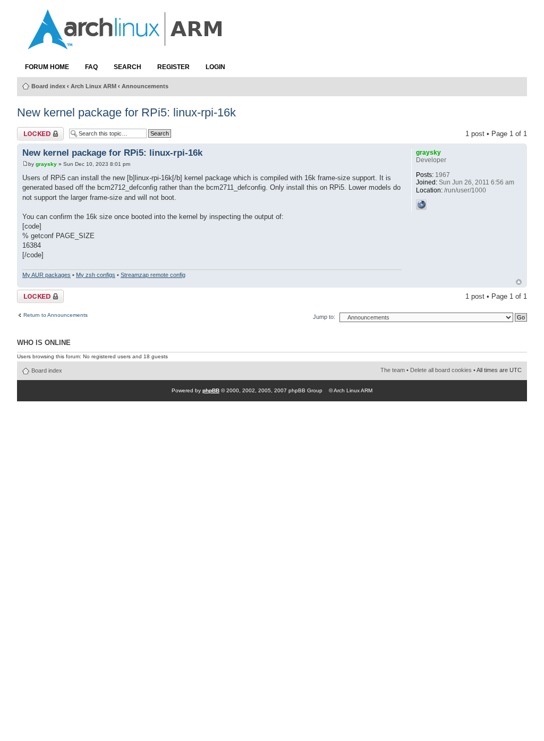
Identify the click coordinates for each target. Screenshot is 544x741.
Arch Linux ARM (93, 86)
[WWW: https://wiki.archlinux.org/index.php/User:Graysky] (421, 204)
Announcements (145, 86)
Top (519, 282)
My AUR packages (46, 275)
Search (127, 67)
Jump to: (324, 317)
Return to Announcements (55, 315)
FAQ (91, 67)
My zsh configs (95, 275)
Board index (48, 86)
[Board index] (126, 44)
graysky (46, 164)
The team (392, 370)
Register (173, 67)
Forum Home (47, 67)
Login (215, 67)
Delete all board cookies (441, 370)
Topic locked (36, 131)
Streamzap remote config (153, 275)
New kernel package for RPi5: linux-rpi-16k (126, 112)
